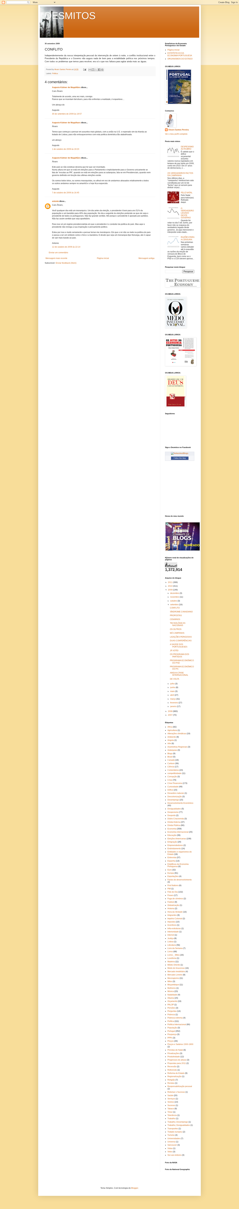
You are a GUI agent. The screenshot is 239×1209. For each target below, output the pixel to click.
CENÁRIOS (175, 619)
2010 (170, 586)
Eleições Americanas (176, 839)
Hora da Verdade (175, 912)
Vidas (170, 1148)
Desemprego (173, 800)
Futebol (170, 902)
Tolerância (172, 1115)
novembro (175, 597)
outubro (174, 601)
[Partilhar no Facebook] (99, 69)
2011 (170, 582)
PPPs (169, 1038)
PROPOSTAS (176, 615)
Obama (170, 998)
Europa (170, 873)
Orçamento (172, 1001)
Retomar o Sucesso (176, 1092)
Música (170, 991)
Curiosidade (172, 787)
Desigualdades (174, 809)
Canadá (171, 760)
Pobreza (171, 1014)
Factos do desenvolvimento (179, 880)
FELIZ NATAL (187, 193)
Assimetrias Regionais (177, 747)
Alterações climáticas (176, 733)
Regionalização (174, 1076)
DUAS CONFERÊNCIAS (181, 641)
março (173, 699)
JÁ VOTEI (174, 650)
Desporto (171, 815)
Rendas (170, 1083)
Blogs (170, 753)
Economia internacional (177, 832)
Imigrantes (172, 915)
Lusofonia (171, 958)
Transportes (172, 1128)
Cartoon (171, 763)
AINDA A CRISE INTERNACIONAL (179, 674)
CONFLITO (175, 608)
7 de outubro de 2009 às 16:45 (65, 193)
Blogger (134, 1188)
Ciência (170, 767)
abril (172, 695)
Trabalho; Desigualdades (178, 1125)
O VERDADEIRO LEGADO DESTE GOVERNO (187, 213)
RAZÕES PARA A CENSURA (187, 238)
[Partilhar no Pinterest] (102, 69)
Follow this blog (180, 458)
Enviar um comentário (58, 252)
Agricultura (172, 730)
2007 (170, 715)
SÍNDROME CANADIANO (181, 612)
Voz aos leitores (174, 1155)
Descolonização (174, 796)
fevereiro (174, 703)
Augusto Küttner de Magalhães (66, 87)
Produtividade (173, 1056)
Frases (170, 895)
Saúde (170, 1095)
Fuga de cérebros (175, 898)
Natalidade (172, 995)
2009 (170, 590)
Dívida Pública (173, 825)
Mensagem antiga (146, 258)
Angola (170, 740)
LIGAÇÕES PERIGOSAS (181, 637)
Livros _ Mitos (173, 955)
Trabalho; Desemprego (177, 1122)
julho (172, 684)
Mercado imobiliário (176, 971)
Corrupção (172, 776)
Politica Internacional (176, 1024)
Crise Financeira (174, 783)
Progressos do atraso (176, 1060)
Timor (170, 1112)
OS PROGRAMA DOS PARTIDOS (179, 655)
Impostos (171, 922)
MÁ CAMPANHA (177, 633)
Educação (171, 835)
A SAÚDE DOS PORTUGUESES (178, 645)
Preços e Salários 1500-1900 (180, 1044)
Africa (170, 727)
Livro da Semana (175, 948)
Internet (170, 935)
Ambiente (171, 737)
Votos (169, 1152)
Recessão (171, 1066)
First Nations (173, 885)
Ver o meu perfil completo (176, 134)
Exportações (173, 876)
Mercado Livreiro (174, 975)
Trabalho (171, 1118)
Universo (171, 1142)
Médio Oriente (173, 965)
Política (55, 73)
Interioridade (173, 932)
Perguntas (172, 1011)
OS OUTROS (175, 629)
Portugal (171, 1031)
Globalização (173, 905)
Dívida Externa (173, 822)
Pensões (171, 1008)
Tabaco (170, 1108)
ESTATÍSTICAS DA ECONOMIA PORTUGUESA (179, 54)
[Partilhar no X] (96, 69)
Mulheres (171, 988)
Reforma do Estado (176, 1073)
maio (172, 691)
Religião (171, 1080)
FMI (169, 889)
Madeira (171, 961)
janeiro (173, 706)
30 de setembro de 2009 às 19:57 (67, 114)
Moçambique (173, 985)
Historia (170, 908)
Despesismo (173, 812)
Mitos (169, 981)
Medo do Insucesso (176, 968)
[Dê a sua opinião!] (93, 69)
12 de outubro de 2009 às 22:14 (66, 247)
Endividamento (174, 848)
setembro (174, 604)
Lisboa (170, 941)
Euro (169, 870)
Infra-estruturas (174, 928)
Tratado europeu (174, 1132)
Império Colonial (174, 918)
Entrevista (171, 857)
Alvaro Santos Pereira (178, 130)
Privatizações (173, 1053)
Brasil (170, 757)
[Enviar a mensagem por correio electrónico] (84, 69)
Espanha (171, 861)
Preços (170, 1041)
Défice (170, 790)
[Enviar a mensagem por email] (90, 69)
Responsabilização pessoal (179, 1086)
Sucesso (171, 1105)
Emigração (172, 842)
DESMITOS (70, 15)
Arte (169, 743)
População (172, 1028)
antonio (55, 201)
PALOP (170, 1005)
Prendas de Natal (175, 1050)
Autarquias (172, 750)
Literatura (171, 945)
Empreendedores (175, 845)
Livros (170, 951)
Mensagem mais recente (56, 258)
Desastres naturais (175, 793)
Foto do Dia (172, 892)
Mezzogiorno (173, 978)
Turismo (171, 1135)
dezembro (175, 593)
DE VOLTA (174, 679)
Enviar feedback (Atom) (66, 263)
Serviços (171, 1099)
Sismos (170, 1102)
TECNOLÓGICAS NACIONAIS (177, 624)
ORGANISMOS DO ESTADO (180, 59)
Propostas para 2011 (176, 1063)
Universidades (173, 1138)
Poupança (172, 1034)
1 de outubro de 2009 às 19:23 (65, 149)
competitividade (174, 773)
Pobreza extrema (175, 1018)
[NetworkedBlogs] (179, 453)
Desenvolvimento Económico (180, 803)
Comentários (173, 770)
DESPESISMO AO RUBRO (187, 148)
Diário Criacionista (175, 819)
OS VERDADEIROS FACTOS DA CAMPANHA (180, 174)
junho (173, 687)
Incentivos (171, 925)
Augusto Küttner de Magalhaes (66, 123)
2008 (170, 711)
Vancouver (172, 1145)
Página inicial (103, 258)
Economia (171, 829)
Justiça (170, 938)
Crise (169, 780)
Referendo (172, 1070)
